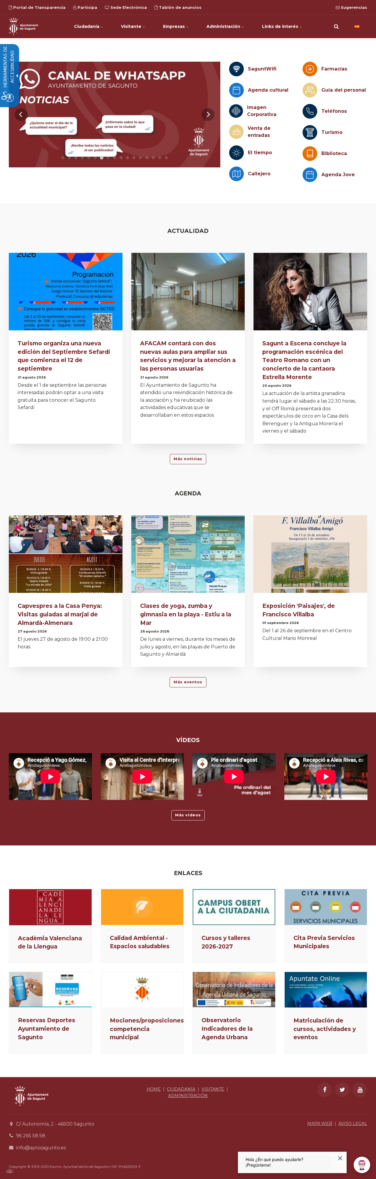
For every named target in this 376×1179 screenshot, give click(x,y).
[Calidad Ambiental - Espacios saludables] (142, 907)
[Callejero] (236, 173)
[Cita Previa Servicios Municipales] (326, 907)
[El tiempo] (236, 152)
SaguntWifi (262, 69)
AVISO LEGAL (352, 1123)
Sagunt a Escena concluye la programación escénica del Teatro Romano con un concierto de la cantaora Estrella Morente (304, 360)
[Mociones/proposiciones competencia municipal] (142, 990)
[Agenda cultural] (236, 90)
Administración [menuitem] (224, 26)
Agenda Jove (338, 174)
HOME (154, 1089)
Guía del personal (343, 90)
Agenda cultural (268, 90)
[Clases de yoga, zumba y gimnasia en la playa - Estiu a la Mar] (188, 555)
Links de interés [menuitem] (280, 26)
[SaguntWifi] (236, 69)
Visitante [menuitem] (131, 26)
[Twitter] (342, 1089)
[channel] (114, 114)
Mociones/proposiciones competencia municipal (147, 1029)
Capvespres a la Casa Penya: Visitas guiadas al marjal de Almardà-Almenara (60, 614)
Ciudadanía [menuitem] (87, 26)
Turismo (332, 132)
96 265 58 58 (30, 1135)
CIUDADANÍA (181, 1089)
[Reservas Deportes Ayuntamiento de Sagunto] (50, 990)
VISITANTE (213, 1089)
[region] (114, 114)
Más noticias (188, 459)
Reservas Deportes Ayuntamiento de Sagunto (46, 1029)
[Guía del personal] (310, 90)
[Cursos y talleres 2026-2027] (234, 907)
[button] (336, 26)
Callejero (259, 173)
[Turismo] (310, 132)
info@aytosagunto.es (41, 1148)
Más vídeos (188, 815)
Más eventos (188, 682)
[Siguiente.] (208, 114)
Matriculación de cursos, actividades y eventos (324, 1029)
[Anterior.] (21, 114)
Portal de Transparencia (39, 7)
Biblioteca (334, 153)
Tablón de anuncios (180, 7)
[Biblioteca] (310, 153)
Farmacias (334, 69)
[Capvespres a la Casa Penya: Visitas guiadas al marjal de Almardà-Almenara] (65, 555)
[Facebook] (324, 1089)
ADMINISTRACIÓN (188, 1095)
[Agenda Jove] (310, 174)
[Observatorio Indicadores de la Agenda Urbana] (234, 990)
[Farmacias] (310, 69)
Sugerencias (353, 7)
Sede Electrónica (128, 7)
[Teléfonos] (310, 111)
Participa (86, 7)
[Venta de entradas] (236, 132)
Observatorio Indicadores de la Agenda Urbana (227, 1029)
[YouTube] (359, 1089)
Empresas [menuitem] (174, 26)
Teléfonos (334, 111)
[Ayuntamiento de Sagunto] (23, 26)
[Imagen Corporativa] (236, 111)
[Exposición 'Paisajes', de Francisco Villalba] (310, 555)
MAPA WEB (319, 1123)
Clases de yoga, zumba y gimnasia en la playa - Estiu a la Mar (185, 614)
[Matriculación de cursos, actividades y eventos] (326, 990)
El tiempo (260, 152)
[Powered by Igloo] (9, 1171)
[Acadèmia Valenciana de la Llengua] (50, 907)
